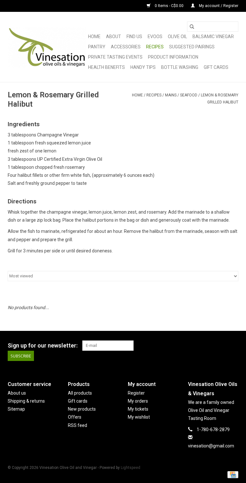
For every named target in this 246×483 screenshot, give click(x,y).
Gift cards (216, 67)
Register (136, 393)
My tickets (138, 409)
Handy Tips (143, 67)
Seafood (188, 95)
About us (17, 393)
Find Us (134, 36)
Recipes (155, 46)
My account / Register (218, 6)
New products (82, 409)
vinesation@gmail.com (211, 445)
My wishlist (139, 417)
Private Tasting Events (115, 57)
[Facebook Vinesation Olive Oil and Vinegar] (211, 345)
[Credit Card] (231, 474)
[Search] (192, 26)
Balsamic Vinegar (213, 36)
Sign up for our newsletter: (43, 345)
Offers (74, 417)
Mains (170, 95)
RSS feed (77, 425)
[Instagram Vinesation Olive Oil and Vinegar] (233, 345)
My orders (138, 401)
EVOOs (155, 36)
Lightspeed (130, 467)
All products (80, 393)
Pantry (96, 46)
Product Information (173, 57)
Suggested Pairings (192, 46)
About (113, 36)
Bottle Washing (179, 67)
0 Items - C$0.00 (169, 6)
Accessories (126, 46)
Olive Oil (177, 36)
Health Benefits (106, 67)
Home (94, 36)
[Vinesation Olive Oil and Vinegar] (47, 47)
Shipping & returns (26, 401)
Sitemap (16, 409)
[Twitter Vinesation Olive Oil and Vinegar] (222, 345)
